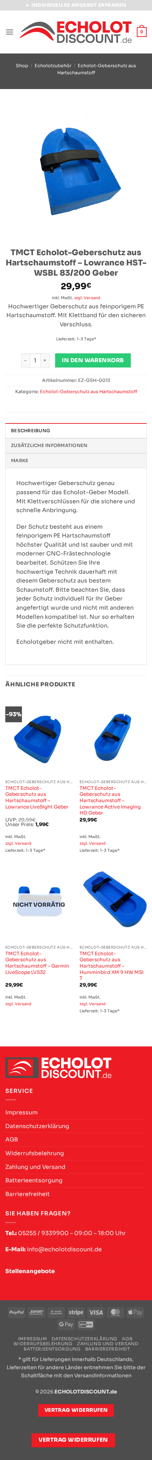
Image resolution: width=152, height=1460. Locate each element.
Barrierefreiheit (27, 1194)
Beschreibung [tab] (30, 431)
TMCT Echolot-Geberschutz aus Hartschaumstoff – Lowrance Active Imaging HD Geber (110, 800)
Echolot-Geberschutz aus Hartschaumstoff (88, 392)
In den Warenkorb (93, 360)
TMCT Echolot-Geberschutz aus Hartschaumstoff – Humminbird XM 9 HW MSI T (112, 966)
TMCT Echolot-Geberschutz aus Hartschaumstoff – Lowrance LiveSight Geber (37, 797)
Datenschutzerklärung (37, 1126)
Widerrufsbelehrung (34, 1153)
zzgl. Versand (87, 297)
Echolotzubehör (53, 66)
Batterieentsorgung (34, 1180)
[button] (9, 31)
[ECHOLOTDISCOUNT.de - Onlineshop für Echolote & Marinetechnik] (75, 32)
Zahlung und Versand (35, 1167)
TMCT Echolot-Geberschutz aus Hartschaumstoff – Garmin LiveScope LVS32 (37, 963)
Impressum (21, 1112)
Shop (22, 66)
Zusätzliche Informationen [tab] (49, 445)
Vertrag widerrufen (73, 1439)
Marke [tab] (19, 461)
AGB (11, 1139)
